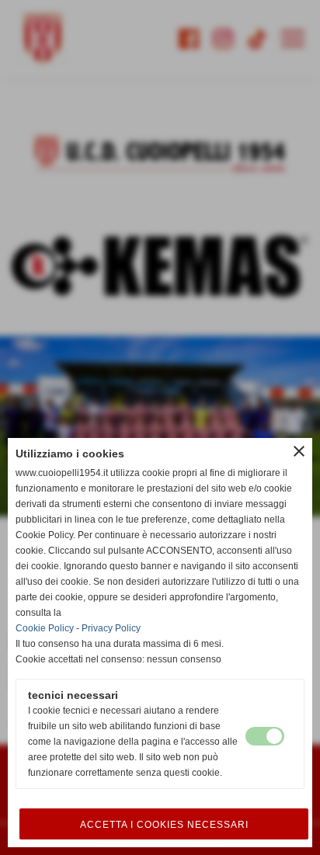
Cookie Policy (45, 628)
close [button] (299, 451)
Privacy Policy (111, 628)
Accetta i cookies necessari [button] (164, 824)
